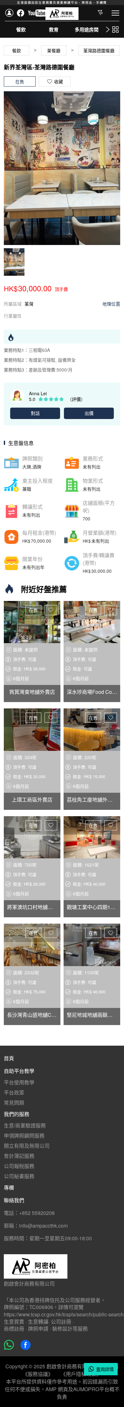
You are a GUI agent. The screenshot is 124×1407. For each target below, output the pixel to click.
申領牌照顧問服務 (24, 1135)
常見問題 (14, 1102)
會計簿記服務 (19, 1155)
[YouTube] (37, 13)
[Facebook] (20, 13)
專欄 (9, 1187)
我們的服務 (16, 1114)
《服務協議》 (38, 1374)
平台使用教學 (19, 1082)
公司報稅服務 (19, 1166)
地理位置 (111, 303)
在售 (33, 610)
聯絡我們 (14, 1200)
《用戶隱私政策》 (81, 1374)
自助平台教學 (19, 1071)
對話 (35, 413)
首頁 (9, 1058)
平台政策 (14, 1092)
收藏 (51, 610)
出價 (89, 413)
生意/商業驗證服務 (25, 1125)
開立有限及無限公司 (27, 1145)
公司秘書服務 (19, 1176)
